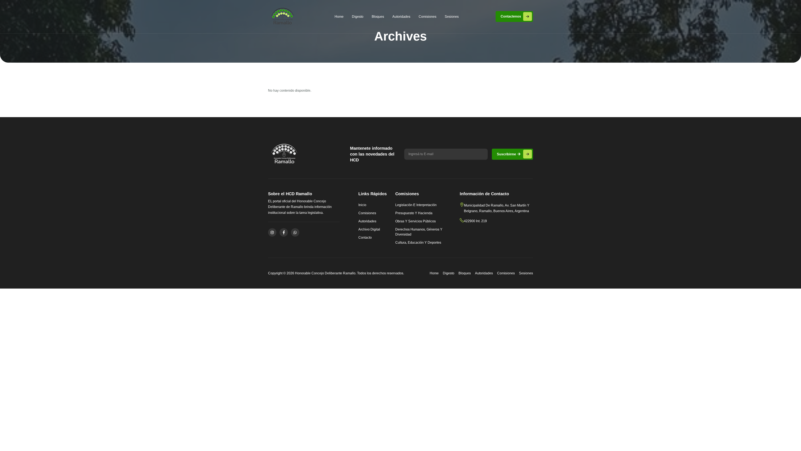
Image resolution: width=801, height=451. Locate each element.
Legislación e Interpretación (416, 205)
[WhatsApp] (295, 232)
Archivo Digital (369, 229)
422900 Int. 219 (475, 221)
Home (339, 16)
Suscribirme (507, 154)
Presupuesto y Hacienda (413, 213)
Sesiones (452, 16)
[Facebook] (284, 232)
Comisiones (427, 16)
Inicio (362, 205)
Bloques (378, 16)
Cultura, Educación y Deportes (418, 242)
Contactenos (511, 16)
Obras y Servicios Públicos (415, 221)
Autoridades (401, 16)
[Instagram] (272, 232)
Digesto (357, 16)
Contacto (365, 237)
